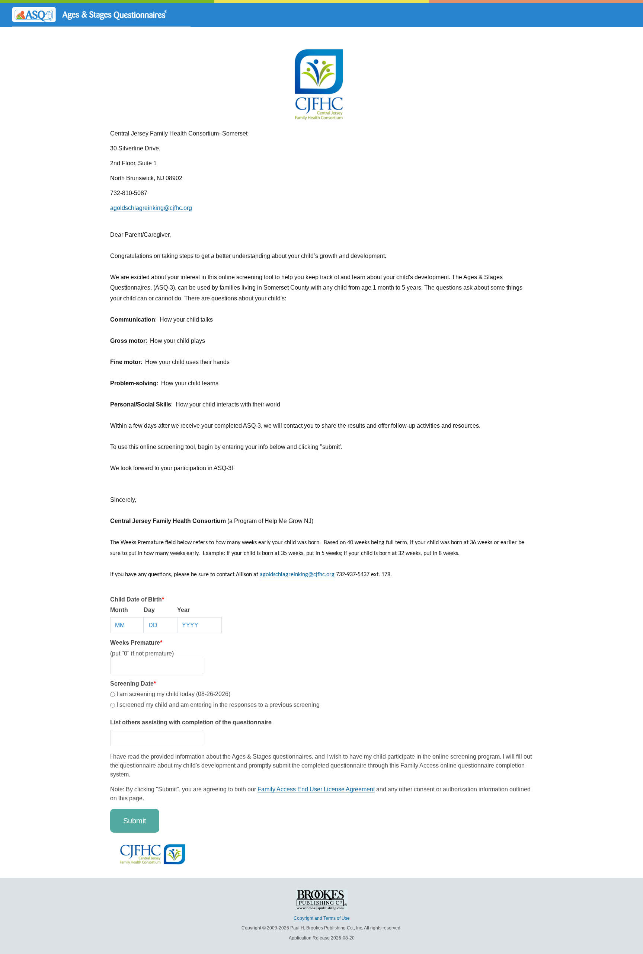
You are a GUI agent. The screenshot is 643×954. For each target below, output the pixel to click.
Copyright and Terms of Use (322, 918)
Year (183, 610)
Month (119, 610)
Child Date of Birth (137, 599)
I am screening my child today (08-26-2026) (172, 694)
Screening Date (133, 683)
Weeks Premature (136, 642)
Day (149, 610)
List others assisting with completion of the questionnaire (191, 722)
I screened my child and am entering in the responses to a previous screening (217, 705)
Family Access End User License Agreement (316, 789)
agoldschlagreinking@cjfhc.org (151, 208)
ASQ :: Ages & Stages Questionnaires (101, 15)
